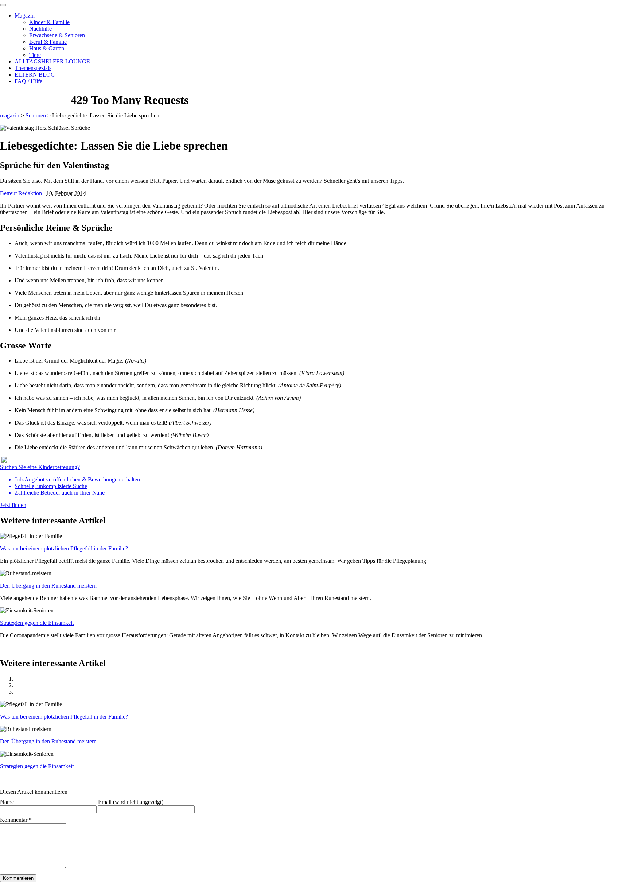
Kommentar (16, 820)
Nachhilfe (40, 29)
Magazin (25, 15)
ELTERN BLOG (35, 74)
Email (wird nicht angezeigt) (130, 802)
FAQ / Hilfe (28, 81)
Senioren (36, 115)
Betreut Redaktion (21, 193)
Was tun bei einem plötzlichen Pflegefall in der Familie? (64, 548)
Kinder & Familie (49, 22)
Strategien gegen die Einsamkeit (37, 623)
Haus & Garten (46, 48)
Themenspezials (33, 68)
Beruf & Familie (48, 42)
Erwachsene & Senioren (57, 35)
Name (7, 802)
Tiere (35, 55)
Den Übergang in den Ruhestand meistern (48, 586)
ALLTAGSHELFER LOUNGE (52, 61)
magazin (9, 115)
